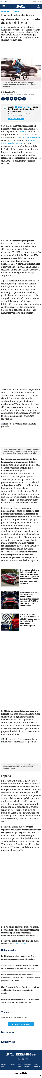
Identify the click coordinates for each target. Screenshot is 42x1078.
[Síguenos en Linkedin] (23, 1059)
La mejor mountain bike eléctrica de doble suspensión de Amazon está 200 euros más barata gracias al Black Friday (20, 977)
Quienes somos (3, 1065)
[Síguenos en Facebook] (15, 1059)
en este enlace (19, 944)
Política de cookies (27, 1065)
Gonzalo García (9, 92)
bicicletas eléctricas (31, 137)
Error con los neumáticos (17, 2)
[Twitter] (7, 99)
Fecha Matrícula (37, 1065)
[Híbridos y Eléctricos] (21, 1054)
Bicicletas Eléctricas (10, 12)
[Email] (24, 99)
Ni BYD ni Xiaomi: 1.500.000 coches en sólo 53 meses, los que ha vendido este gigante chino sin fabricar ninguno (30, 620)
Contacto (12, 1064)
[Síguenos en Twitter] (19, 1059)
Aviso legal (19, 1065)
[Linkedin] (11, 99)
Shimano (22, 132)
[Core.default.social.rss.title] (27, 1059)
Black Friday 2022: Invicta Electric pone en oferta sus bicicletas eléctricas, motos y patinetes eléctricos (20, 990)
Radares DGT (32, 2)
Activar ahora (15, 119)
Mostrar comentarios (21, 1024)
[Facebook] (3, 99)
